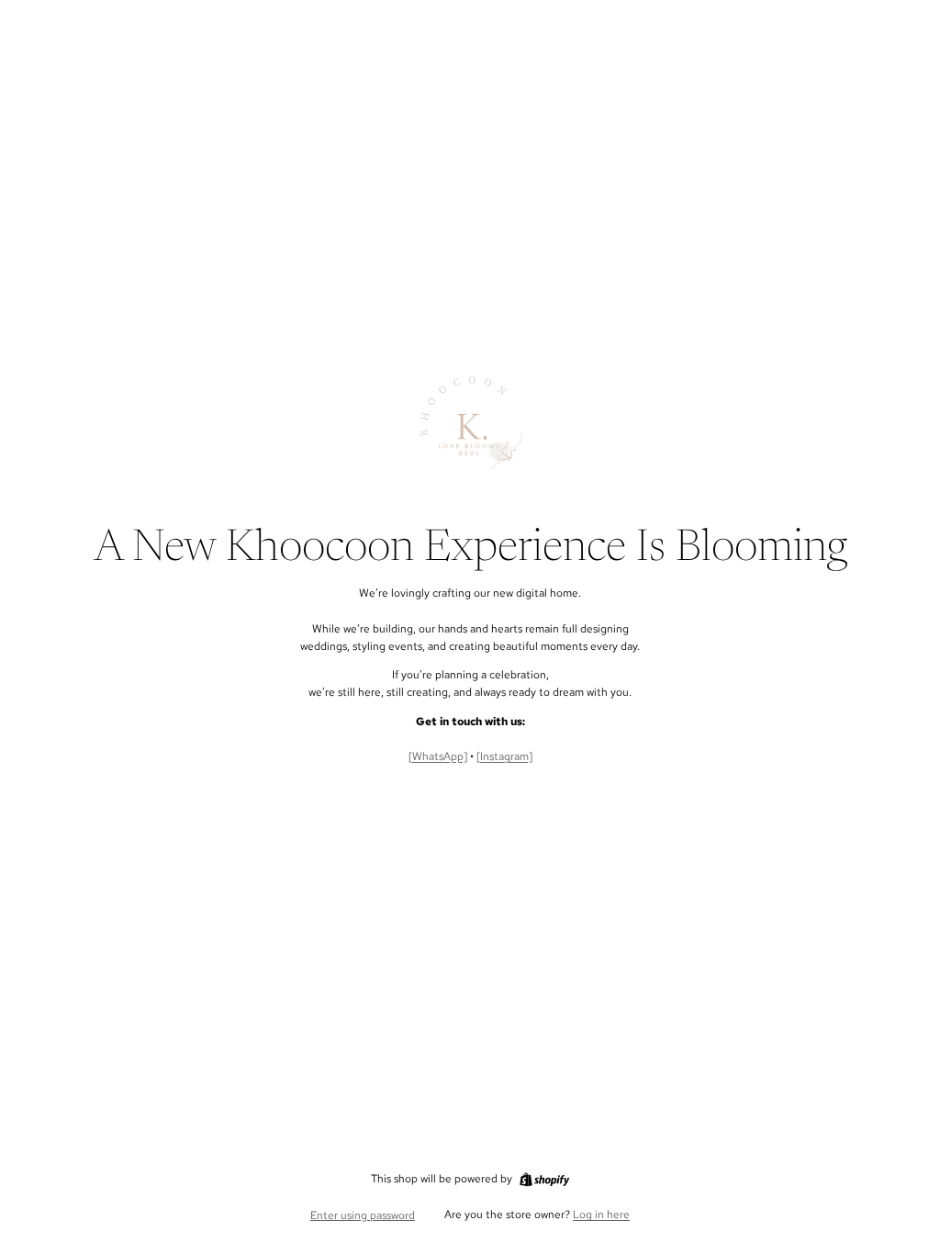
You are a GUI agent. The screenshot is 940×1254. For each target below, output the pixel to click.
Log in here (601, 1214)
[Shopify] (544, 1179)
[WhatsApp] (437, 756)
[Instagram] (504, 756)
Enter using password (362, 1215)
